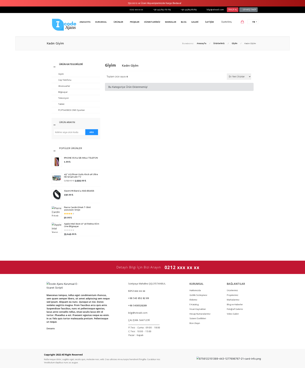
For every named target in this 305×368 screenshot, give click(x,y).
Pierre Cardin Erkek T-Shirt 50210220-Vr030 (77, 208)
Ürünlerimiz (232, 290)
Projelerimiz (232, 295)
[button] (225, 21)
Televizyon (63, 98)
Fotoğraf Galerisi (235, 309)
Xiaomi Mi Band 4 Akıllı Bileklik (79, 191)
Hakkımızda (195, 290)
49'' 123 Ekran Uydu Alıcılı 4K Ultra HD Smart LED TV (81, 175)
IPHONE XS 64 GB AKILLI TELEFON (81, 158)
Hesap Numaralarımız (200, 313)
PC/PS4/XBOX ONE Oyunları (71, 110)
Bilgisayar (63, 92)
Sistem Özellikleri (198, 318)
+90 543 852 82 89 (162, 10)
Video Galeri (233, 313)
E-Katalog (194, 304)
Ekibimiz (193, 299)
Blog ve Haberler (235, 304)
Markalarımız (233, 299)
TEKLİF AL (232, 9)
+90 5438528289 (189, 10)
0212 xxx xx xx (136, 10)
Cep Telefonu (64, 79)
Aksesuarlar (64, 86)
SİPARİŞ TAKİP (249, 9)
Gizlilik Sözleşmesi (198, 295)
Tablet (61, 104)
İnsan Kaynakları (198, 309)
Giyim (61, 73)
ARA (91, 132)
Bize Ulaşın (195, 323)
